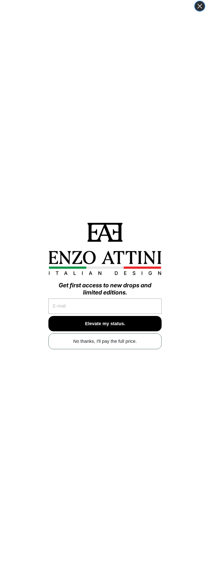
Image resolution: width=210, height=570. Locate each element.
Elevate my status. (105, 323)
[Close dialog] (200, 6)
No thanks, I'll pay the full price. (105, 341)
